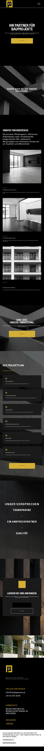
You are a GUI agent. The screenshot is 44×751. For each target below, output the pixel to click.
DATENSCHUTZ (8, 740)
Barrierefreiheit (9, 743)
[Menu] (39, 4)
